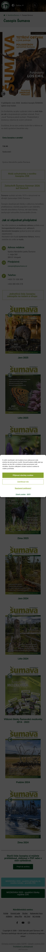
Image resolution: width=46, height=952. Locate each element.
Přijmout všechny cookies (23, 475)
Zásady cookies (21, 494)
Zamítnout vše (23, 482)
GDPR (28, 494)
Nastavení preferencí (23, 488)
